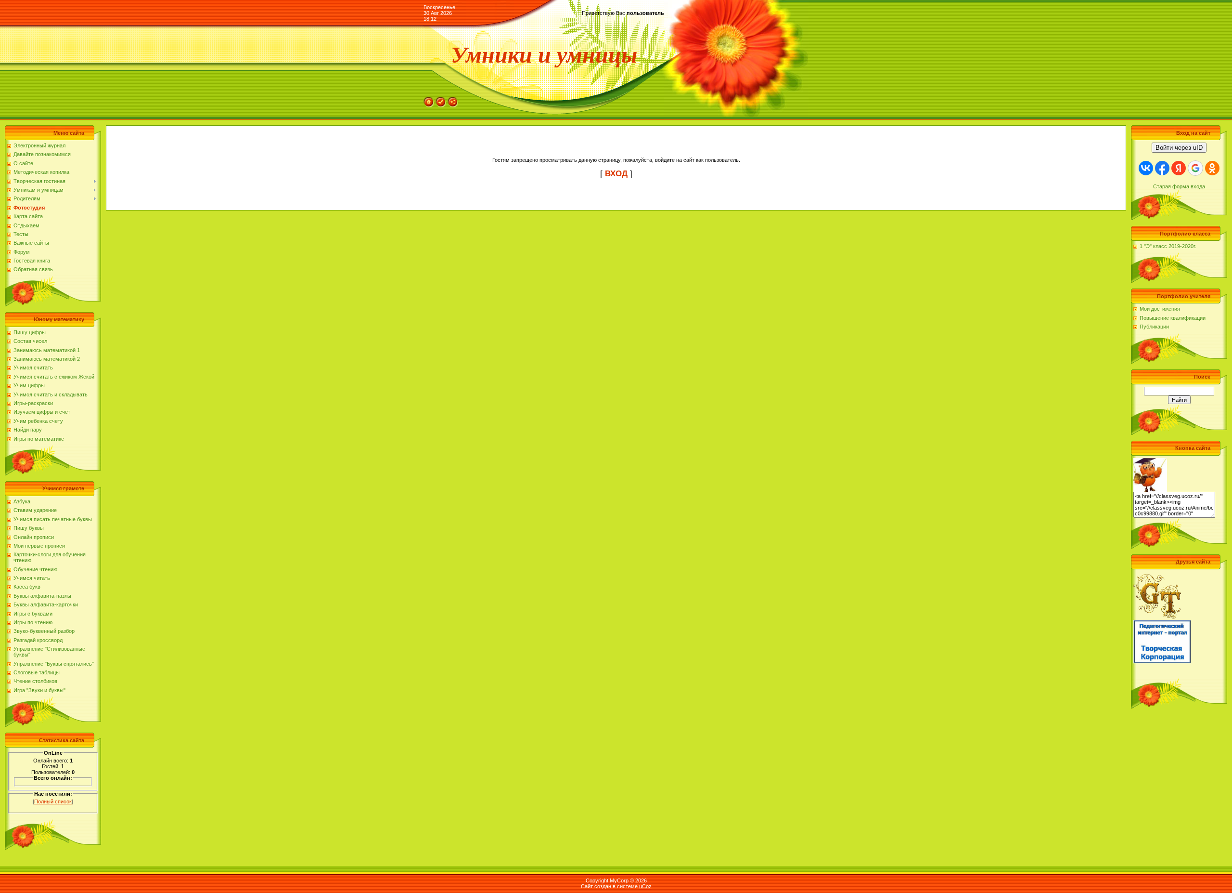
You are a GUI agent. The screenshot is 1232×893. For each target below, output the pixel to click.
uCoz (645, 886)
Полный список (53, 801)
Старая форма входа (1179, 186)
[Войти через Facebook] (1162, 168)
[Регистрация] (441, 100)
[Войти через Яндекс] (1178, 168)
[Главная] (429, 100)
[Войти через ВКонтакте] (1146, 168)
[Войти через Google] (1195, 168)
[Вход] (453, 100)
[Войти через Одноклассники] (1212, 168)
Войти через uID (1179, 147)
